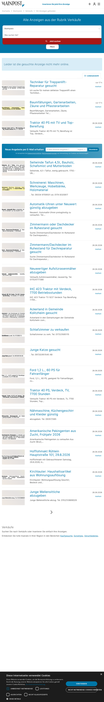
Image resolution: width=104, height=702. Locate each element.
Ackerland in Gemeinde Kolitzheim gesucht (46, 311)
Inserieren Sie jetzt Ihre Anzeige (56, 4)
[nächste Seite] (51, 512)
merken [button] (98, 86)
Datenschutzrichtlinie (34, 153)
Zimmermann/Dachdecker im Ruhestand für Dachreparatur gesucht (51, 248)
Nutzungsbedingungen (49, 153)
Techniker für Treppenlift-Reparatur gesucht (48, 84)
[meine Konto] (94, 4)
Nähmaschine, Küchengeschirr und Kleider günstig (52, 412)
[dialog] (52, 687)
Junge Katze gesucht (45, 350)
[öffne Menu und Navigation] (97, 4)
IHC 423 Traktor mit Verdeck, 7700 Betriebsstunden (51, 290)
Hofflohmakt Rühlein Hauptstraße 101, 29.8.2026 (50, 453)
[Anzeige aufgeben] (89, 4)
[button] (52, 46)
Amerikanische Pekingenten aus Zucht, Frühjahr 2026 (53, 432)
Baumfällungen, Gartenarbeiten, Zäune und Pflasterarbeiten (53, 104)
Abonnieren (93, 149)
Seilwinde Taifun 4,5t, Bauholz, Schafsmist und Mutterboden (52, 164)
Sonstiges (78, 536)
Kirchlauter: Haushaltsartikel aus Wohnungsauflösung (50, 473)
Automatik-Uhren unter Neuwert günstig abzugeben (53, 206)
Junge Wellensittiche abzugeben (45, 493)
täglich (80, 149)
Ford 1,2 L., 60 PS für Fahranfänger (45, 372)
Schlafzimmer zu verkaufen (49, 329)
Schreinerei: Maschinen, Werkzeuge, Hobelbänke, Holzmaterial (48, 186)
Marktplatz (9, 28)
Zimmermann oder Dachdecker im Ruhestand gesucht (52, 226)
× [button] (101, 674)
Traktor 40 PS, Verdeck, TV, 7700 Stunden (50, 392)
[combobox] (52, 35)
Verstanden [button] (81, 684)
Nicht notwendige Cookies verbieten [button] (82, 690)
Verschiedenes (91, 536)
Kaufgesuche (66, 536)
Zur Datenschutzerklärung (35, 684)
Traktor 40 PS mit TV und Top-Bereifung (52, 124)
